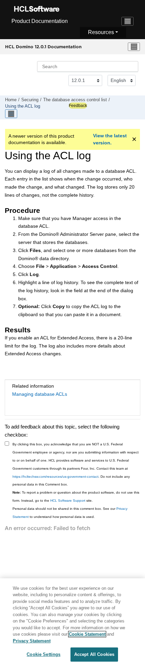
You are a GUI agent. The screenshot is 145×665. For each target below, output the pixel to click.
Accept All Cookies (94, 654)
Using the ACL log (22, 106)
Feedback (78, 105)
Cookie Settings (43, 654)
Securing (29, 100)
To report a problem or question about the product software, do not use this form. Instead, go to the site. (75, 496)
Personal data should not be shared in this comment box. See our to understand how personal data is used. (69, 513)
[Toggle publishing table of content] (11, 113)
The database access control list (75, 100)
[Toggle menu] (134, 47)
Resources (101, 32)
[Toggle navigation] (127, 21)
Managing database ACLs (39, 394)
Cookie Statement (87, 634)
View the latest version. (110, 139)
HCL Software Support (67, 500)
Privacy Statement (32, 640)
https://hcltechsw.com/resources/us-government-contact (55, 476)
